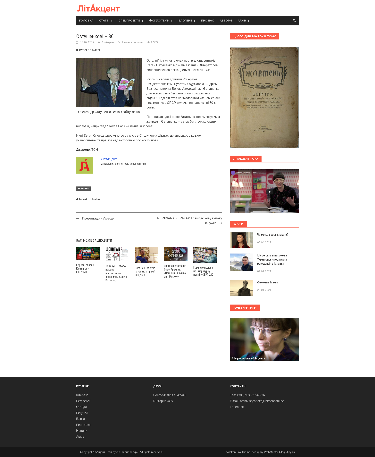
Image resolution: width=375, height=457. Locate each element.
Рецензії (82, 413)
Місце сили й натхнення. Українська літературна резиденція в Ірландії (272, 259)
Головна (86, 20)
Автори (226, 20)
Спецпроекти (129, 20)
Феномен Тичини (267, 282)
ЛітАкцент (108, 42)
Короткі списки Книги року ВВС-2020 (85, 268)
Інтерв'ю (82, 395)
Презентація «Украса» (98, 218)
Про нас (207, 20)
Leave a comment (133, 42)
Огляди (81, 407)
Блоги (80, 418)
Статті (104, 20)
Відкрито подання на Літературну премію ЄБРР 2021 (204, 271)
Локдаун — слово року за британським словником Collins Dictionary (116, 273)
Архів (242, 20)
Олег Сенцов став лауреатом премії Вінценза (145, 271)
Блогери (185, 20)
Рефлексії (83, 401)
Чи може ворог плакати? (272, 235)
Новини (83, 188)
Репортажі (83, 425)
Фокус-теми (159, 20)
